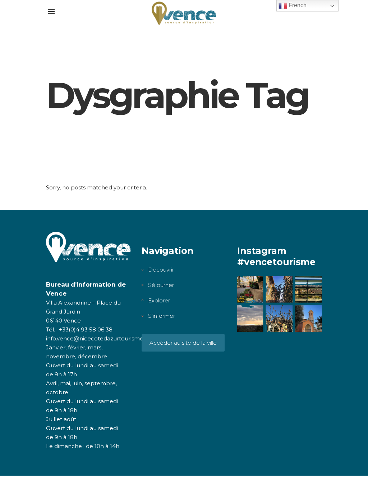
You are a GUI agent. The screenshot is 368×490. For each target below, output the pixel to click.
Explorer (159, 300)
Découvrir (161, 269)
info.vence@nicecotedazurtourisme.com (101, 338)
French (297, 5)
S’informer (161, 315)
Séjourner (161, 285)
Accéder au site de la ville (183, 342)
